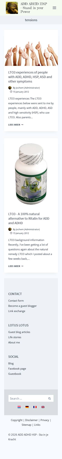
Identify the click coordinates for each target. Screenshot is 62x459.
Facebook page (17, 368)
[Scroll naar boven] (57, 454)
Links (37, 424)
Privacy (44, 420)
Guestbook (14, 373)
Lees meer (15, 124)
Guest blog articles (19, 332)
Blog (11, 363)
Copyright (16, 420)
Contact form (16, 300)
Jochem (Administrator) (28, 87)
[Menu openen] (54, 8)
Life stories (14, 337)
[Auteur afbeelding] (10, 87)
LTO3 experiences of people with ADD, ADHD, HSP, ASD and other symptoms (30, 76)
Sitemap (26, 424)
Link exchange (16, 311)
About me (14, 342)
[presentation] (31, 48)
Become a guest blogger (22, 306)
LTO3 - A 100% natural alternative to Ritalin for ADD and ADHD (28, 218)
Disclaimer (31, 420)
